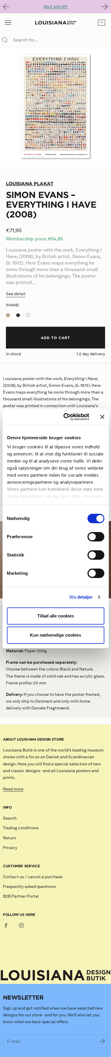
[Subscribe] (102, 1041)
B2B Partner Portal (21, 896)
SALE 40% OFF (56, 6)
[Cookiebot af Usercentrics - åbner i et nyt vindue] (66, 417)
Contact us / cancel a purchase (32, 876)
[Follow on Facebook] (6, 925)
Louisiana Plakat (29, 183)
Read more (13, 789)
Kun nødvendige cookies (55, 634)
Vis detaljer (81, 596)
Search (10, 818)
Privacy (10, 847)
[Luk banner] (102, 417)
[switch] (95, 536)
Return (9, 837)
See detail (15, 293)
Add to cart (55, 337)
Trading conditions (20, 827)
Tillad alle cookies (55, 615)
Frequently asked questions (29, 886)
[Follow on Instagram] (21, 925)
